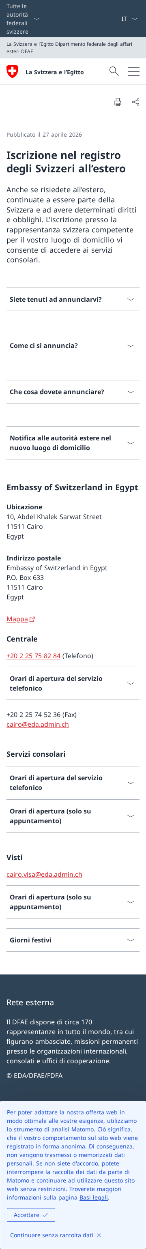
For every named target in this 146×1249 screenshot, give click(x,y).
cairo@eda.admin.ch (37, 724)
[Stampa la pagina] (118, 102)
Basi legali (93, 1197)
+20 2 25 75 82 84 (33, 655)
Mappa (17, 618)
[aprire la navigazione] (134, 71)
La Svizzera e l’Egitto (55, 72)
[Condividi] (135, 102)
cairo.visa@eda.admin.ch (44, 874)
